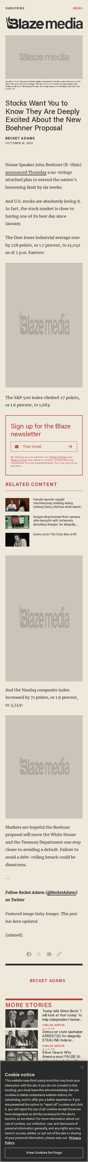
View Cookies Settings (44, 1152)
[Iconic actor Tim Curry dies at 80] (17, 539)
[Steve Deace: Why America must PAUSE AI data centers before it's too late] (21, 1059)
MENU (78, 8)
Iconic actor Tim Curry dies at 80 (55, 534)
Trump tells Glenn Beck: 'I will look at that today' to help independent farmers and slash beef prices (62, 1016)
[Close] (82, 1067)
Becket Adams (20, 138)
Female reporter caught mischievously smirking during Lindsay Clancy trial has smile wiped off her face (56, 503)
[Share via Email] (49, 954)
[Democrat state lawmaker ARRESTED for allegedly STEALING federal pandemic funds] (21, 1038)
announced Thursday (25, 172)
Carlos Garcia (53, 1025)
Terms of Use (18, 460)
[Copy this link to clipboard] (59, 954)
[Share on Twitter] (39, 954)
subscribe (14, 8)
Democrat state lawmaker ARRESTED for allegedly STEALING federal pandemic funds (62, 1036)
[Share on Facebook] (29, 954)
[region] (44, 1111)
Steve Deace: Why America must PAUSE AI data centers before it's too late (61, 1057)
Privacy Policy (58, 457)
